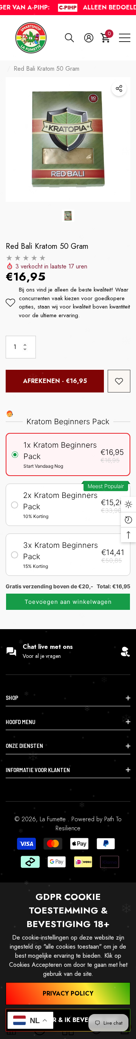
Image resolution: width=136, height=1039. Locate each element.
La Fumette (54, 819)
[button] (69, 37)
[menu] (124, 37)
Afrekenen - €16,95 (55, 381)
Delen (119, 88)
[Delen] (119, 88)
